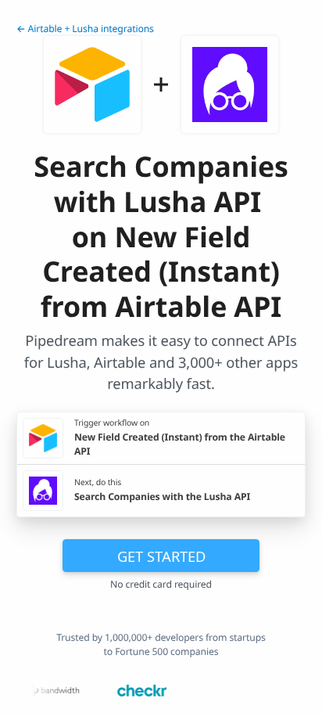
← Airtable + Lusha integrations (85, 28)
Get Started (161, 556)
